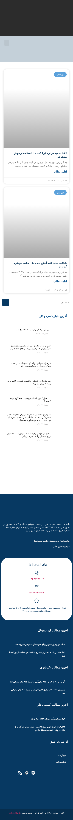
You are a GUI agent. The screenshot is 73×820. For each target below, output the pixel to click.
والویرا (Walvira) (15, 813)
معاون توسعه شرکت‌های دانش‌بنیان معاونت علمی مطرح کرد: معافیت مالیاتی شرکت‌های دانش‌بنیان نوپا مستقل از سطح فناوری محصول (29, 417)
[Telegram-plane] (46, 773)
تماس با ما (61, 762)
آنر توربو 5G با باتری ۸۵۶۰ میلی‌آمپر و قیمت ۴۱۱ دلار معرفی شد (37, 681)
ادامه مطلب (60, 171)
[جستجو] (5, 302)
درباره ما (62, 755)
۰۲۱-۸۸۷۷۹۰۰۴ (36, 578)
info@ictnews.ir (36, 592)
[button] (6, 43)
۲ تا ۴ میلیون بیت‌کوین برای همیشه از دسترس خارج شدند (40, 644)
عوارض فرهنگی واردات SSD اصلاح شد (33, 329)
